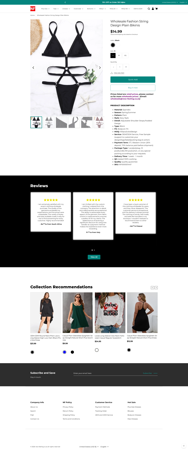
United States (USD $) (169, 2)
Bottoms (90, 9)
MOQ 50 (113, 9)
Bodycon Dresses (134, 415)
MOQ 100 (124, 9)
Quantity (113, 62)
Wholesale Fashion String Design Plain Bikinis (53, 15)
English (182, 2)
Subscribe (147, 373)
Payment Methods (102, 407)
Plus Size (44, 9)
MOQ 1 (101, 9)
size (112, 51)
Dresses (65, 9)
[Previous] (65, 2)
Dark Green (76, 352)
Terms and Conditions (71, 419)
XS (125, 55)
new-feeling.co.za (41, 447)
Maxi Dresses (133, 419)
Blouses (131, 411)
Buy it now (133, 88)
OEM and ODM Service (104, 415)
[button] (148, 9)
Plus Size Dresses (134, 407)
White (96, 350)
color (114, 40)
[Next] (123, 2)
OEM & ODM (138, 9)
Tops (55, 9)
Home (32, 15)
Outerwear (78, 9)
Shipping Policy (69, 415)
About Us (34, 407)
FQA (32, 415)
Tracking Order (101, 411)
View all (94, 257)
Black (113, 45)
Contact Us (34, 419)
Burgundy (118, 45)
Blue (64, 352)
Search (33, 411)
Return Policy (68, 411)
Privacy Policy (68, 407)
